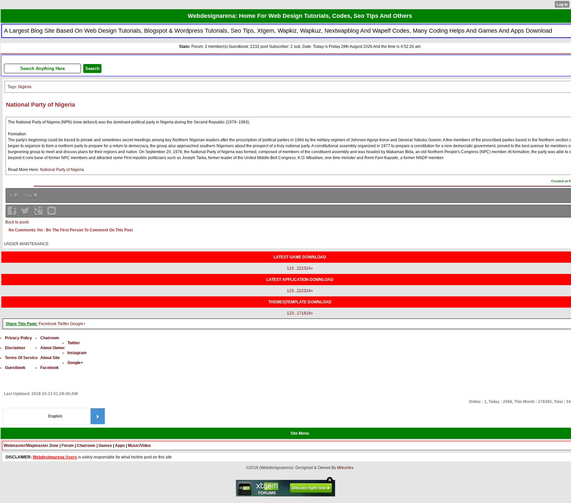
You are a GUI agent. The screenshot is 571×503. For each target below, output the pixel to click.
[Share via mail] (51, 213)
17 (299, 313)
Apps (120, 445)
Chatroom (49, 338)
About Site (50, 357)
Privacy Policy (18, 338)
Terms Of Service (21, 357)
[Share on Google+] (39, 213)
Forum (67, 445)
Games (105, 445)
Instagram (77, 353)
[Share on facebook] (13, 213)
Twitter (63, 323)
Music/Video (139, 445)
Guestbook (15, 367)
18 (303, 313)
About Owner (52, 348)
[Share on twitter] (26, 213)
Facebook (48, 323)
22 (299, 268)
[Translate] (98, 416)
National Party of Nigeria (62, 169)
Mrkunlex (345, 467)
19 (308, 313)
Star (28, 195)
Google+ (78, 323)
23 (303, 268)
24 (308, 268)
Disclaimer (15, 348)
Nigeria (24, 86)
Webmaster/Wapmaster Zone (31, 445)
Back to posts (17, 222)
